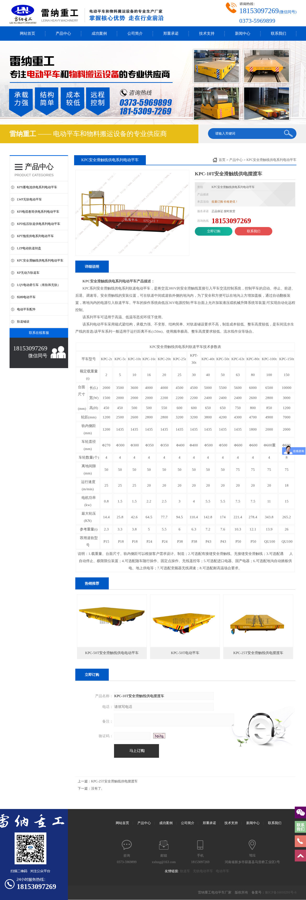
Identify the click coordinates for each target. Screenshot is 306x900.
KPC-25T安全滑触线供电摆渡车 (114, 781)
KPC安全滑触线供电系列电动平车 (40, 260)
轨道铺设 (23, 321)
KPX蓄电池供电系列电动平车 (37, 187)
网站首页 (27, 33)
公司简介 (135, 33)
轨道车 (186, 871)
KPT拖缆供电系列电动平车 (35, 236)
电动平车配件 (26, 309)
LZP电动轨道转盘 (29, 248)
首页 (222, 160)
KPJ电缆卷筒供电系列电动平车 (38, 211)
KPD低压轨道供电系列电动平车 (38, 224)
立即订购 (213, 231)
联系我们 (278, 33)
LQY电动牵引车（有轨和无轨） (38, 285)
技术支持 (206, 33)
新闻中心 (242, 33)
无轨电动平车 (204, 871)
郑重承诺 (171, 33)
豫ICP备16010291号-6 (280, 892)
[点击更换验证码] (159, 735)
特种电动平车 (26, 297)
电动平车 (224, 871)
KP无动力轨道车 (28, 272)
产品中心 (63, 33)
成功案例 (99, 33)
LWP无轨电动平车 (29, 199)
